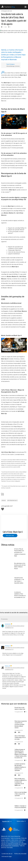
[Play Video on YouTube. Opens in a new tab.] (23, 127)
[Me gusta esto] (25, 712)
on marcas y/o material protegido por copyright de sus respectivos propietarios (13, 843)
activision (4, 500)
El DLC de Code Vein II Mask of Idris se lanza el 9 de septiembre (21, 793)
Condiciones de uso (7, 853)
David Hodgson (10, 64)
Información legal (7, 856)
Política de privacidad (20, 853)
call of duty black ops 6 (12, 500)
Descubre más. (10, 535)
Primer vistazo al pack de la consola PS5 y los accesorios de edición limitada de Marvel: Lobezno (21, 724)
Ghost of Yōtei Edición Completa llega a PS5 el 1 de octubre (20, 737)
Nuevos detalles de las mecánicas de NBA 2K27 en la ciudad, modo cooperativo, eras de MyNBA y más (21, 782)
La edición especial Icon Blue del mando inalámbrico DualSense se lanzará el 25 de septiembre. (20, 767)
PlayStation (9, 7)
